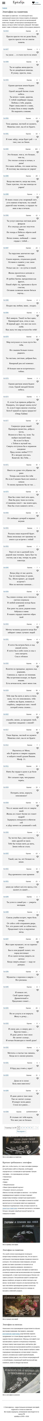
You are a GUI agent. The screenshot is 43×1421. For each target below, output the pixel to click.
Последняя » (21, 1131)
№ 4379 (5, 336)
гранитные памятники (10, 1208)
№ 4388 (5, 194)
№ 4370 (5, 491)
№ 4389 (5, 176)
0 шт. (37, 2)
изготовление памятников (11, 1334)
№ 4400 (5, 80)
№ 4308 (5, 802)
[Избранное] (38, 34)
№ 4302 (5, 869)
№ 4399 (5, 62)
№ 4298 (5, 912)
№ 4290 (5, 1075)
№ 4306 (5, 832)
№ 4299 (5, 896)
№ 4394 (5, 118)
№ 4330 (5, 663)
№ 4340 (5, 567)
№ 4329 (5, 690)
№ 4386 (5, 215)
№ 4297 (5, 939)
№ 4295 (5, 987)
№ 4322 (5, 714)
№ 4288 (5, 1111)
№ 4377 (5, 420)
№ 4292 (5, 1047)
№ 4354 (5, 528)
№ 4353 (5, 546)
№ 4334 (5, 591)
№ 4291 (5, 1063)
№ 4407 (5, 49)
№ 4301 (5, 881)
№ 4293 (5, 1023)
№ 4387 (5, 248)
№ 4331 (5, 639)
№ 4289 (5, 1090)
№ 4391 (5, 134)
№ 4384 (5, 312)
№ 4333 (5, 624)
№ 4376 (5, 378)
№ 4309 (5, 787)
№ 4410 (5, 31)
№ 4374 (5, 396)
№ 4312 (5, 745)
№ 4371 (5, 465)
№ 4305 (5, 853)
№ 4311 (5, 766)
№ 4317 (5, 730)
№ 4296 (5, 971)
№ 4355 (5, 513)
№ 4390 (5, 149)
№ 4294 (5, 1008)
